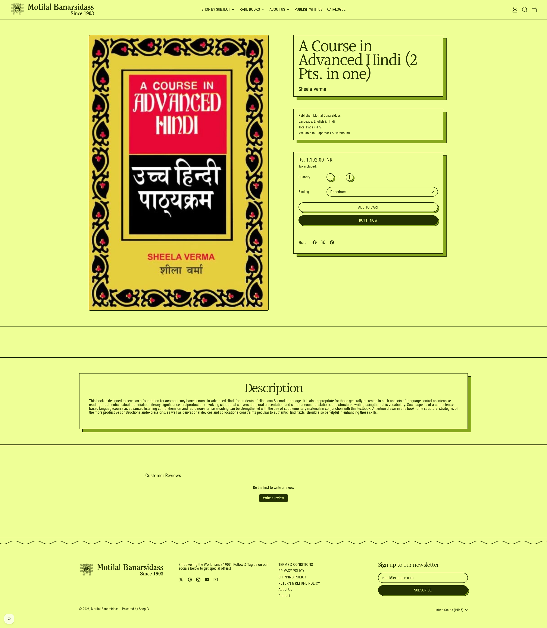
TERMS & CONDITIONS (295, 564)
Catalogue (336, 9)
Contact (284, 595)
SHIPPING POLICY (292, 577)
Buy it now (368, 220)
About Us (285, 589)
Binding (303, 192)
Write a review (273, 498)
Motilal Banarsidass (104, 609)
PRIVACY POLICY (291, 570)
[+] (349, 177)
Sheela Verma (312, 89)
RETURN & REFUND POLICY (299, 583)
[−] (330, 177)
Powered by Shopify (135, 609)
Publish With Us (308, 9)
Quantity (304, 177)
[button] (524, 9)
